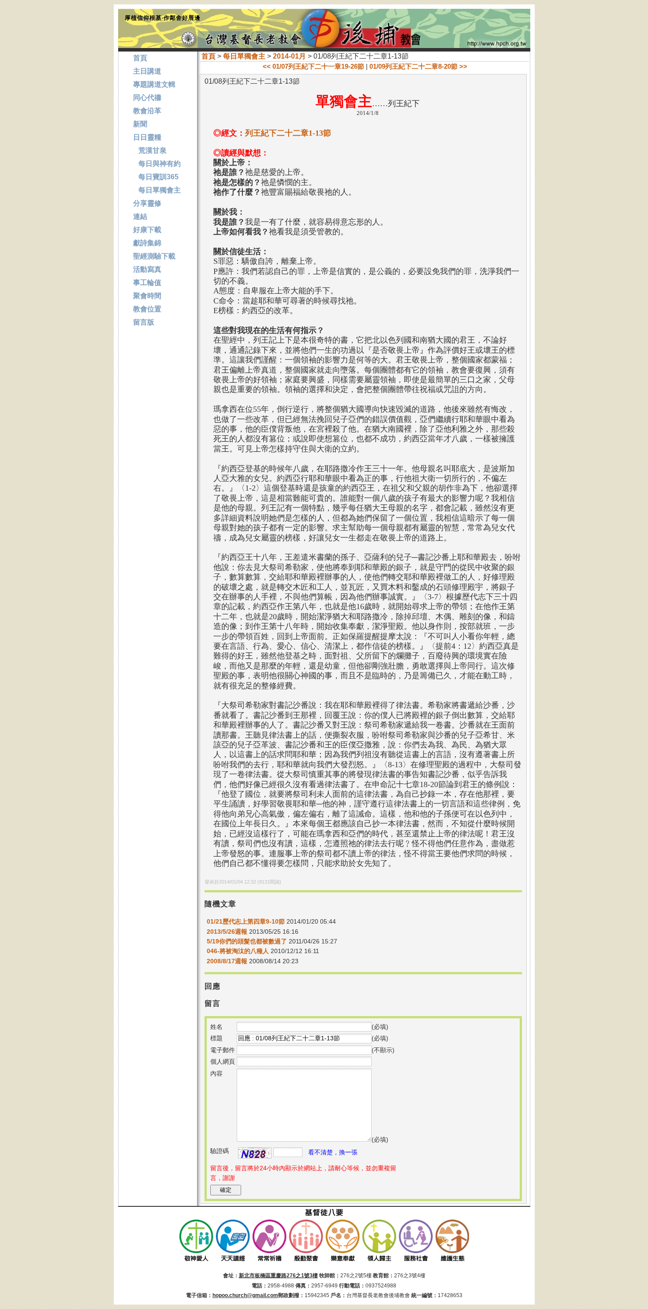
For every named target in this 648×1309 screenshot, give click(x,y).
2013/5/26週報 (227, 931)
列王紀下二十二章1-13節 (288, 133)
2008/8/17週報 (227, 961)
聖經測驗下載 (154, 256)
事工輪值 (147, 282)
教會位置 (147, 309)
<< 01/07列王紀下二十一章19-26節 (313, 66)
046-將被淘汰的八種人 (238, 950)
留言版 (143, 322)
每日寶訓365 (156, 177)
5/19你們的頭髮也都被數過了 (247, 941)
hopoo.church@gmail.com (245, 1295)
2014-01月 (289, 56)
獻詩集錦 (147, 243)
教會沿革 (147, 111)
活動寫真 (147, 269)
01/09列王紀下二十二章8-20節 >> (418, 66)
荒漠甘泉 (150, 150)
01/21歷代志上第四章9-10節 (246, 921)
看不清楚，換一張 (333, 1152)
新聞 (140, 124)
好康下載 (147, 229)
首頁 (208, 56)
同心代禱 (147, 97)
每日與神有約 (157, 163)
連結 (140, 216)
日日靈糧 (147, 137)
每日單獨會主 (244, 56)
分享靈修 (147, 203)
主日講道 (147, 71)
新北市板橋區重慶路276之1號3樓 (278, 1275)
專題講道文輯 (154, 84)
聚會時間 (147, 296)
